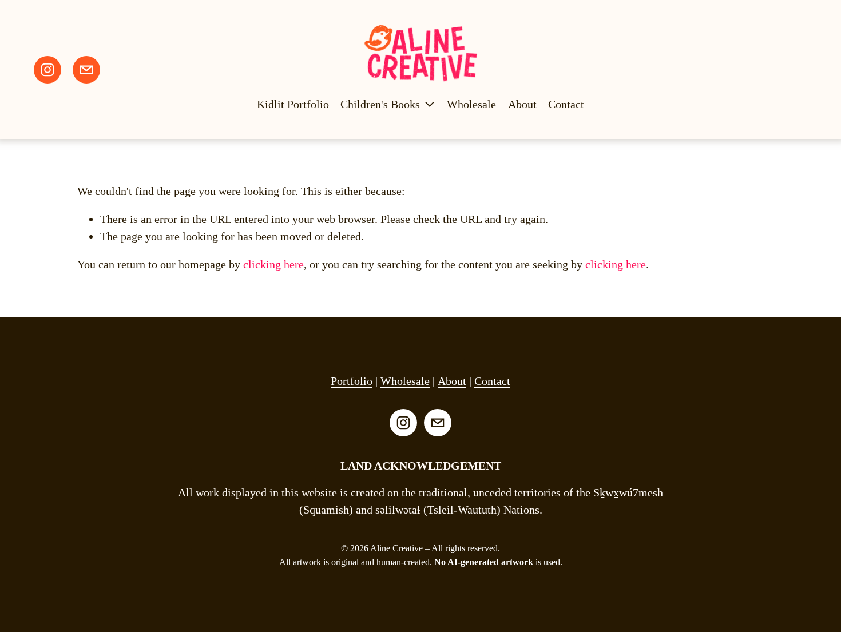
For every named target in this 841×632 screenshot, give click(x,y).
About (522, 104)
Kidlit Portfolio (293, 104)
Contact (566, 104)
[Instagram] (47, 70)
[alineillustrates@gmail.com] (86, 70)
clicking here (273, 264)
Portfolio (351, 381)
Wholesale (471, 104)
